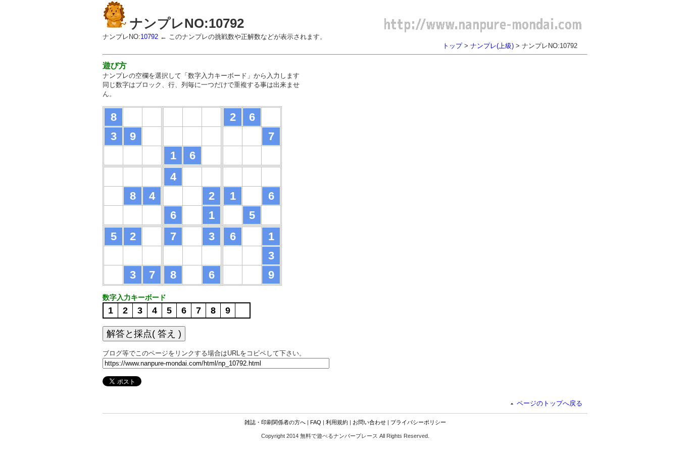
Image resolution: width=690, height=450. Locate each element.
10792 (149, 36)
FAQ (315, 422)
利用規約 (337, 422)
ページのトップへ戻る (549, 403)
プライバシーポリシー (418, 422)
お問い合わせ (369, 422)
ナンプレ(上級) (492, 46)
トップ (452, 46)
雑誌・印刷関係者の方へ (275, 422)
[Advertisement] (399, 131)
